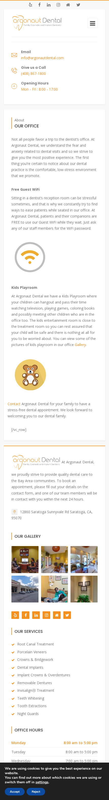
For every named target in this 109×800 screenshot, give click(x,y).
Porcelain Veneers (32, 652)
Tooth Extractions (32, 705)
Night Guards (28, 713)
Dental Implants (30, 667)
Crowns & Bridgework (35, 659)
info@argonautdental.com (42, 57)
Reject (36, 792)
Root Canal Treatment (35, 644)
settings (41, 782)
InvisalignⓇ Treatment (35, 690)
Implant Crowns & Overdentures (43, 675)
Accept (15, 792)
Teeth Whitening (30, 698)
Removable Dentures (34, 682)
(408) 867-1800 (33, 73)
